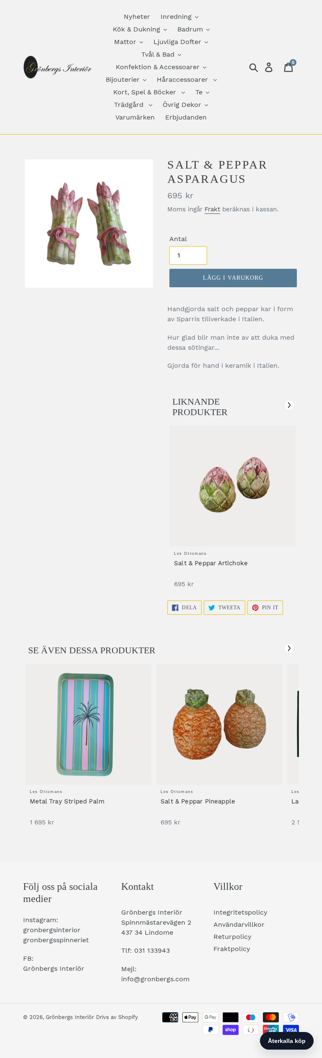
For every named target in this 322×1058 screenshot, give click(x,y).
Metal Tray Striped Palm (67, 801)
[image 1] (233, 486)
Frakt (212, 209)
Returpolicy (232, 937)
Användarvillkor (239, 924)
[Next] (289, 405)
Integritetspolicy (240, 912)
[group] (232, 511)
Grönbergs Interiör (70, 1017)
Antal (178, 239)
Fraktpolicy (231, 949)
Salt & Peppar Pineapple (198, 801)
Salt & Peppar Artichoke (211, 563)
